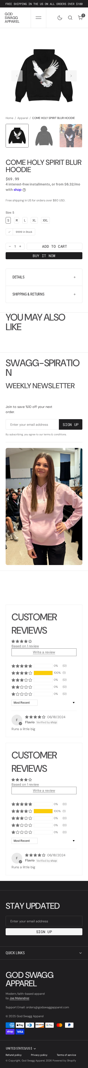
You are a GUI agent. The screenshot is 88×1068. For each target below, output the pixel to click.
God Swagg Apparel (33, 1060)
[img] (35, 717)
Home (9, 118)
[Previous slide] (17, 75)
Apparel (22, 118)
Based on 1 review (25, 646)
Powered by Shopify (64, 1060)
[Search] (70, 18)
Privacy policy (39, 1055)
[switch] (59, 17)
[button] (38, 17)
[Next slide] (71, 75)
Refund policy (14, 1055)
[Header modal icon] (38, 18)
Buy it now (44, 255)
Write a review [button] (44, 652)
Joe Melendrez (19, 998)
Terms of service (66, 1055)
